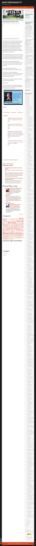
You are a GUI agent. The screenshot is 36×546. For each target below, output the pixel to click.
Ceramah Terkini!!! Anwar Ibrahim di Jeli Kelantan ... (30, 418)
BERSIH (22, 222)
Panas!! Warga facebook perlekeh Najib (29, 265)
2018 (27, 99)
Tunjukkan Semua (21, 214)
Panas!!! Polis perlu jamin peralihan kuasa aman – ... (30, 411)
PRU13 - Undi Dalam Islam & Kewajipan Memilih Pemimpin (30, 176)
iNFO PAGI (6, 227)
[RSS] (1, 543)
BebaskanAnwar (10, 221)
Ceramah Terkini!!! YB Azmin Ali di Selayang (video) (30, 377)
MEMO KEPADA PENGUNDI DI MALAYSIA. (29, 221)
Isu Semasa (11, 227)
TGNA (20, 237)
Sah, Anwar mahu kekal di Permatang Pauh (30, 442)
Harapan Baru (15, 226)
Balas (9, 121)
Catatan (5, 253)
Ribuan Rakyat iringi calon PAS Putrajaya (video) (30, 234)
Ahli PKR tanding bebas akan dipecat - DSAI (29, 370)
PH (23, 233)
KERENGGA (8, 195)
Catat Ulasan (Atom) (10, 163)
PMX (5, 234)
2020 (27, 96)
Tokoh (23, 237)
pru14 (16, 235)
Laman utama (13, 112)
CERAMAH (12, 223)
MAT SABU (13, 229)
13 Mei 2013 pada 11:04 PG (17, 131)
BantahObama (5, 221)
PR (7, 234)
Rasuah (4, 236)
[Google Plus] (1, 542)
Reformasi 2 (7, 236)
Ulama (6, 238)
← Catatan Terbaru (6, 112)
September (29, 110)
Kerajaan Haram (9, 228)
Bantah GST (13, 219)
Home (3, 7)
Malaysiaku (8, 229)
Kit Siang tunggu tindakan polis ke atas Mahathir (30, 318)
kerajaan (4, 228)
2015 (27, 102)
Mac (27, 519)
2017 (27, 100)
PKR (4, 234)
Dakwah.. (16, 223)
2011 (27, 524)
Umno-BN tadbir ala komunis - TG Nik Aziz (30, 306)
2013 (27, 105)
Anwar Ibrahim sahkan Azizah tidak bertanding (30, 462)
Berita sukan (19, 222)
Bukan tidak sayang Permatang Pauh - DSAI (30, 450)
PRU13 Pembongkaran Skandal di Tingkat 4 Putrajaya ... (30, 135)
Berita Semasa (12, 222)
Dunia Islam (16, 224)
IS (8, 227)
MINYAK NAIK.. (8, 230)
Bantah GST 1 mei (20, 219)
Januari (28, 522)
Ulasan (5, 255)
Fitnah (20, 224)
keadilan (16, 227)
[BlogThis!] (4, 107)
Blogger (29, 539)
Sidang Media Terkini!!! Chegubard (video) (30, 289)
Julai (27, 112)
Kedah (19, 227)
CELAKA (8, 223)
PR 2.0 (9, 234)
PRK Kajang (20, 234)
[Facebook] (1, 539)
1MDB (4, 218)
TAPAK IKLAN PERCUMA (29, 11)
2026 (27, 95)
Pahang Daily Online (10, 203)
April (28, 116)
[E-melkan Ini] (3, 107)
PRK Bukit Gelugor (14, 234)
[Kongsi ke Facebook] (5, 107)
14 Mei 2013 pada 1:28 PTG (17, 140)
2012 (27, 523)
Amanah (21, 218)
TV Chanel (10, 7)
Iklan (3, 227)
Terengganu (14, 237)
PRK (10, 234)
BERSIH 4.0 (5, 223)
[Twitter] (1, 540)
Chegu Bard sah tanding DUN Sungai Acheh (29, 259)
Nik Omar (17, 230)
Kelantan (22, 227)
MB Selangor (18, 229)
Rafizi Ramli (19, 235)
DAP (19, 223)
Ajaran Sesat (16, 218)
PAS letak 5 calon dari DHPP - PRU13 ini (29, 415)
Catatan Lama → (20, 112)
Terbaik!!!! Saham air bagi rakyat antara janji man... (30, 251)
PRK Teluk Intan (12, 235)
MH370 (4, 230)
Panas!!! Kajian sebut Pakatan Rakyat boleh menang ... (30, 362)
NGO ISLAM (13, 230)
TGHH (17, 237)
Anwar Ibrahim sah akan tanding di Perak (30, 481)
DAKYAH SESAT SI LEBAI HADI (15, 189)
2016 (27, 101)
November (28, 107)
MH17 (23, 229)
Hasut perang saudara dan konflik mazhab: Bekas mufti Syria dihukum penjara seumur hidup (13, 197)
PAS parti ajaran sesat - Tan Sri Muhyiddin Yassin (30, 430)
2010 (27, 525)
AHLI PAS (9, 218)
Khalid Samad (17, 228)
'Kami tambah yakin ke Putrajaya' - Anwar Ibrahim (30, 139)
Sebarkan (22, 236)
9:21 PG (5, 23)
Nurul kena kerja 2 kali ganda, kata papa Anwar (30, 121)
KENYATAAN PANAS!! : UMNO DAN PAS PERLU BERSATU (29, 56)
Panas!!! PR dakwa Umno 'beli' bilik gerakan (30, 169)
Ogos (28, 111)
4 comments (17, 23)
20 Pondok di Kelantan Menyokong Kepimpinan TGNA (29, 407)
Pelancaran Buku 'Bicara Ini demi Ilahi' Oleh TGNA (30, 286)
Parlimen (9, 231)
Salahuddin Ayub (16, 236)
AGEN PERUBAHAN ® (12, 2)
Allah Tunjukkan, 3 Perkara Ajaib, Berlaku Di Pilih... (30, 118)
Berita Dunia (15, 221)
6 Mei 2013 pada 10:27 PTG (17, 124)
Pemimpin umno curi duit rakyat (12, 233)
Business (6, 7)
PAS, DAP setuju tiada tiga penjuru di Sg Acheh (30, 359)
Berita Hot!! (20, 221)
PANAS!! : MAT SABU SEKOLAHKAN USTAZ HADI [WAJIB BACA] (29, 68)
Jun (27, 113)
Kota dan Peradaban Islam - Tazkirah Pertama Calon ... (30, 339)
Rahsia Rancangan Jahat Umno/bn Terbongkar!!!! (30, 403)
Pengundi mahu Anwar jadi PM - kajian (30, 172)
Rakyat (23, 235)
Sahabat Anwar (12, 236)
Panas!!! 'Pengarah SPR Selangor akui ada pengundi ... (30, 495)
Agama (6, 218)
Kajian (14, 227)
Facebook (20, 7)
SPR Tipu (10, 237)
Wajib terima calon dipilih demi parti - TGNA (30, 262)
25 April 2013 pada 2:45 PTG (17, 118)
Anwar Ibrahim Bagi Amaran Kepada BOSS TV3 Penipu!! (30, 205)
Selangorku (5, 237)
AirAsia (13, 218)
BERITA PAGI (5, 222)
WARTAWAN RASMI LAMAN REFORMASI (13, 188)
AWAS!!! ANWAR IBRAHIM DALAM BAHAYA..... (30, 355)
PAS (12, 231)
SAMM (20, 236)
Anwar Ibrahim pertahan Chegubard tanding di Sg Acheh (29, 226)
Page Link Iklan (15, 7)
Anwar (5, 219)
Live (21, 228)
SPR (8, 237)
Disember (28, 106)
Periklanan (25, 7)
